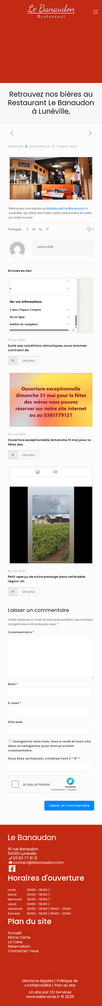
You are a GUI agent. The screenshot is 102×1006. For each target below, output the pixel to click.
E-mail (14, 703)
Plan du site (64, 985)
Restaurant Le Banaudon (66, 208)
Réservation (19, 946)
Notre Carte (19, 937)
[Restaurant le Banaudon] (51, 11)
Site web (15, 722)
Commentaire (21, 632)
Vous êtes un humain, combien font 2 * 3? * (44, 758)
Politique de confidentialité (51, 983)
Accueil (14, 933)
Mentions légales (37, 980)
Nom (13, 684)
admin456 (37, 146)
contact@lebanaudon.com (38, 862)
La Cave (15, 942)
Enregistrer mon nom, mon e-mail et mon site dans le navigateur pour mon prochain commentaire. (49, 746)
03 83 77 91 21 (25, 858)
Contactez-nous (23, 951)
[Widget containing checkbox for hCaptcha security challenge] (43, 784)
